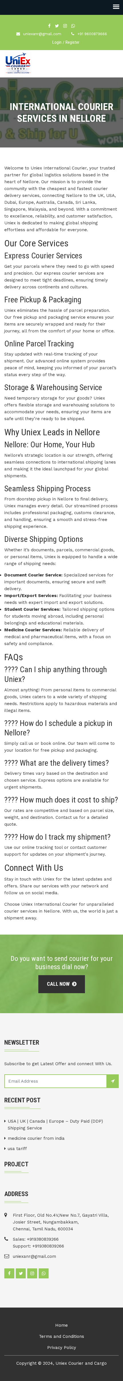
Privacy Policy (61, 1347)
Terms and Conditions (61, 1336)
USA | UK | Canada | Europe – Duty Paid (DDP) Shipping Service (55, 1125)
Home (61, 1325)
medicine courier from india (36, 1138)
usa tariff (17, 1148)
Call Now (59, 984)
